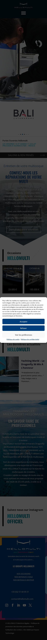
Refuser (23, 328)
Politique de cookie (13, 339)
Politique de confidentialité (30, 339)
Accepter (23, 321)
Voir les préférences (23, 335)
